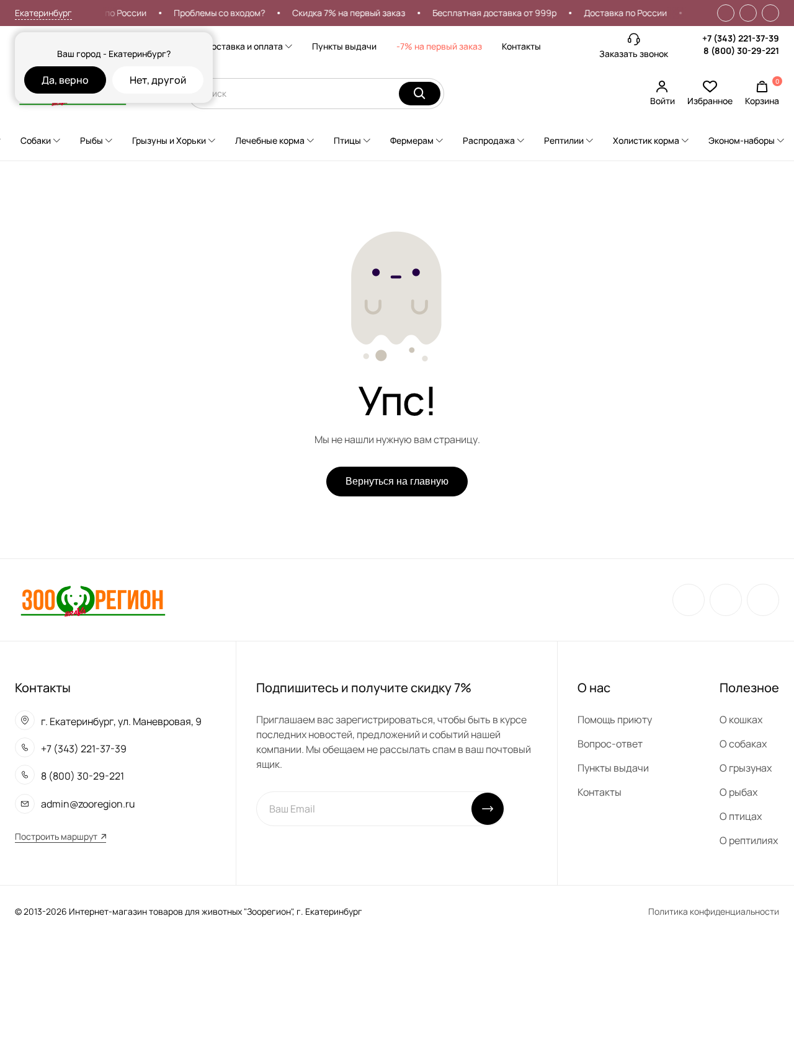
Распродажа (489, 140)
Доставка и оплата (244, 46)
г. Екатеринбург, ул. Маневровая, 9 (121, 721)
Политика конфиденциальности (713, 911)
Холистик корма (646, 140)
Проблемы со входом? (212, 13)
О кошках (741, 719)
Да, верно (65, 80)
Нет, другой (158, 80)
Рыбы (91, 140)
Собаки (35, 140)
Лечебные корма (270, 140)
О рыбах (738, 792)
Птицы (347, 140)
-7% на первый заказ (439, 46)
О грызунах (746, 768)
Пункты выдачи (344, 46)
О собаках (743, 744)
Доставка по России (618, 13)
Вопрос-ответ (610, 744)
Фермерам (412, 140)
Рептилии (564, 140)
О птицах (741, 816)
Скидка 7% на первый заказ (341, 13)
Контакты (521, 46)
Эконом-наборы (741, 140)
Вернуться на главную (397, 481)
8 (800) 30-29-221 (741, 50)
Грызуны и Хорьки (169, 140)
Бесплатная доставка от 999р (488, 13)
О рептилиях (749, 840)
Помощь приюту (615, 719)
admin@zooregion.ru (88, 804)
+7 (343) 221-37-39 (740, 38)
